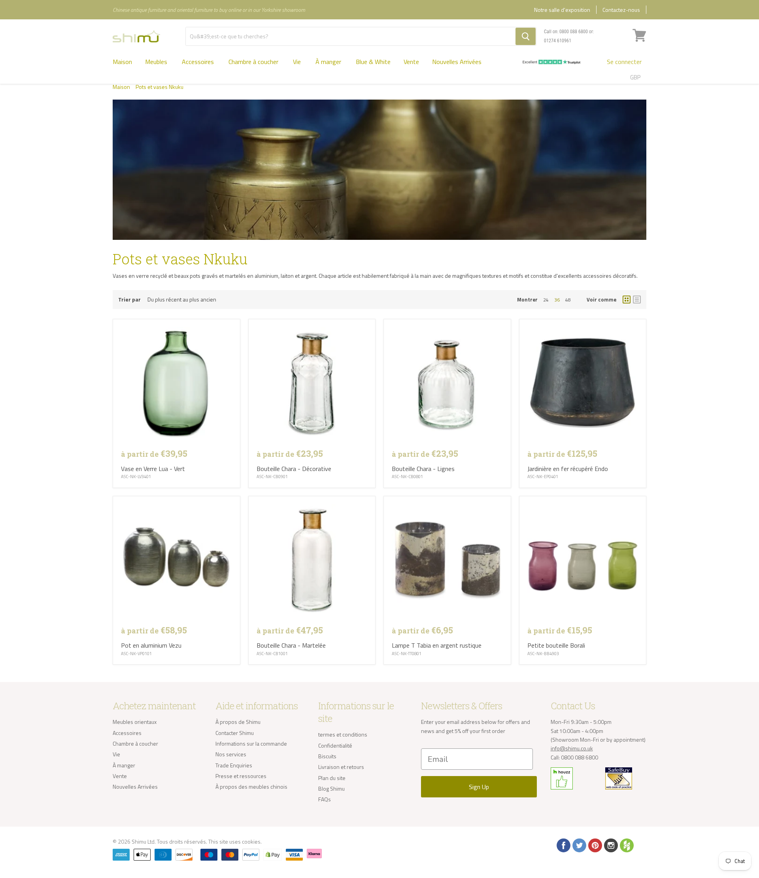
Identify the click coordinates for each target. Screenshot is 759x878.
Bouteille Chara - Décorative (294, 468)
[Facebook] (563, 845)
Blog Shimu (331, 788)
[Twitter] (579, 845)
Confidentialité (335, 745)
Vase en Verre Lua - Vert (153, 468)
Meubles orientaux (135, 722)
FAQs (324, 799)
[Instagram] (610, 845)
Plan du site (332, 778)
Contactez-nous (621, 10)
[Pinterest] (594, 845)
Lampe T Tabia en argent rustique (436, 645)
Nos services (230, 754)
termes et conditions (342, 734)
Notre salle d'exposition (562, 10)
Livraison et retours (341, 767)
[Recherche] (525, 36)
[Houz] (626, 845)
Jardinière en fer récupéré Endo (567, 468)
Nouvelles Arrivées (456, 61)
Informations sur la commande (251, 743)
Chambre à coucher (254, 61)
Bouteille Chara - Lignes (423, 468)
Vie (297, 61)
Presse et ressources (240, 776)
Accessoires (198, 61)
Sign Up (479, 786)
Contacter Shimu (234, 733)
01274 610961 (557, 40)
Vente (411, 61)
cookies (251, 841)
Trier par (129, 299)
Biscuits (327, 756)
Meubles (157, 61)
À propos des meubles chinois (251, 786)
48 (568, 299)
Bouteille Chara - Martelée (291, 645)
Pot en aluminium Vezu (151, 645)
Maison (122, 61)
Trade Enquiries (233, 765)
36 (557, 299)
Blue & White (373, 61)
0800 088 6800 (573, 31)
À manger (329, 61)
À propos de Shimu (238, 722)
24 (546, 299)
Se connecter (624, 61)
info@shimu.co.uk (572, 748)
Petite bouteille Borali (556, 645)
